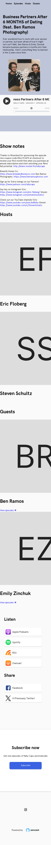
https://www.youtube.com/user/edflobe (19, 202)
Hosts (28, 3)
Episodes (18, 3)
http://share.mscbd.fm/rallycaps (29, 166)
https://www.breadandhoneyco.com (17, 174)
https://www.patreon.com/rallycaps (17, 184)
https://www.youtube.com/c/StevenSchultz (21, 205)
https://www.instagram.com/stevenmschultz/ (22, 195)
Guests (36, 3)
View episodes (7, 510)
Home (9, 3)
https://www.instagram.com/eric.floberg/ (20, 192)
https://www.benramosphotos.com (31, 176)
